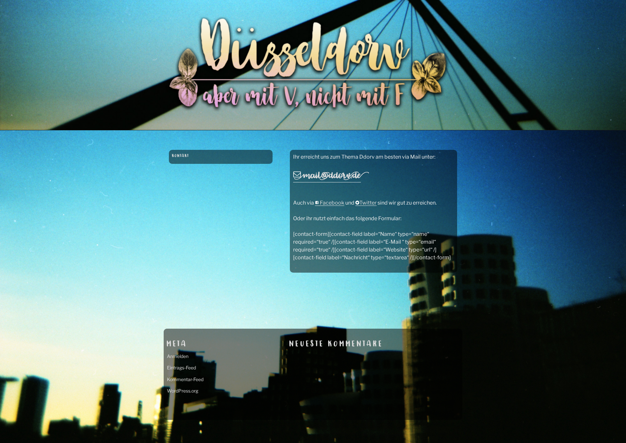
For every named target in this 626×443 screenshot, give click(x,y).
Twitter (368, 203)
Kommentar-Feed (185, 379)
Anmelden (177, 356)
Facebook (331, 203)
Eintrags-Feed (181, 367)
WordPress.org (182, 390)
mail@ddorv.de (331, 175)
